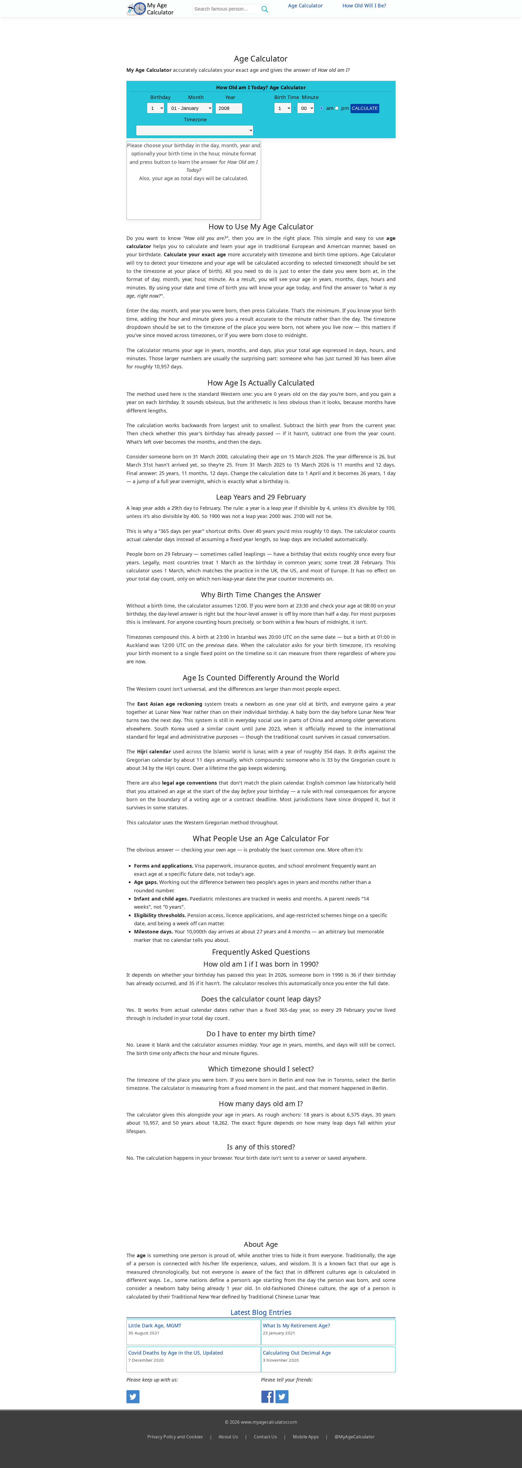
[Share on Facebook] (267, 1401)
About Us (228, 1437)
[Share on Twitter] (281, 1401)
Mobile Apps (306, 1437)
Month (196, 97)
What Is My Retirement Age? (296, 1325)
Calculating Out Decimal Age (297, 1352)
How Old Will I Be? (364, 5)
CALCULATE (365, 108)
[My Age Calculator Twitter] (132, 1401)
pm (344, 108)
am (329, 108)
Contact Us (265, 1437)
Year (230, 97)
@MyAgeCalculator (355, 1437)
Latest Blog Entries (261, 1312)
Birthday (160, 97)
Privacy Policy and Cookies (175, 1437)
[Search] (264, 9)
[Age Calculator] (159, 8)
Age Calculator (305, 5)
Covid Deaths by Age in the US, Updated (175, 1352)
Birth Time (286, 97)
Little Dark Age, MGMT (155, 1325)
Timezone (195, 119)
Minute (310, 97)
